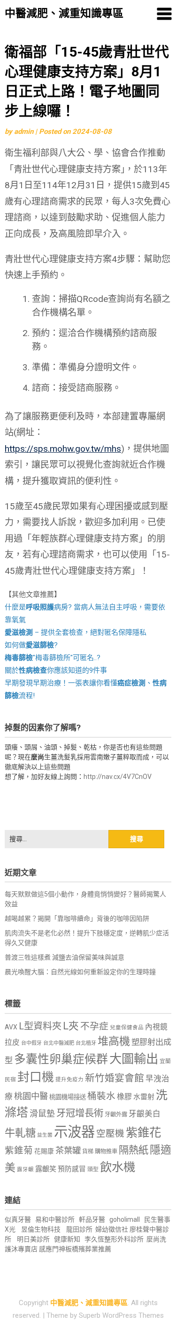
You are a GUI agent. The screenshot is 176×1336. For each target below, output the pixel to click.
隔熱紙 (133, 1150)
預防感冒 (72, 1169)
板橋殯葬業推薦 (88, 1249)
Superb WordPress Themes (121, 1315)
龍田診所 (79, 1229)
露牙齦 (25, 1169)
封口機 (35, 1077)
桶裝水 (101, 1096)
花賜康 (44, 1151)
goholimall (124, 1219)
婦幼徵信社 (112, 1229)
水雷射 (143, 1097)
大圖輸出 (133, 1059)
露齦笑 (45, 1169)
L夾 (71, 1026)
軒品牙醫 (92, 1219)
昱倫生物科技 (41, 1229)
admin (23, 131)
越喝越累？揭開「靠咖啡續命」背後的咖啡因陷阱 (77, 918)
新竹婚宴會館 (114, 1078)
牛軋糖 (20, 1133)
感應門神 (52, 1249)
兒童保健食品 (127, 1027)
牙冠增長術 (79, 1113)
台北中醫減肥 (58, 1043)
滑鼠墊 (42, 1113)
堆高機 (114, 1041)
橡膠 (124, 1096)
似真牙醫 (18, 1219)
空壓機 (110, 1133)
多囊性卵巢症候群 (61, 1059)
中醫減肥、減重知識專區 (64, 13)
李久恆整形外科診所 (114, 1239)
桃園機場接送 (67, 1097)
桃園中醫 (31, 1096)
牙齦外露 (116, 1114)
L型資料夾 (40, 1026)
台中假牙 (31, 1043)
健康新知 (67, 1239)
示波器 (74, 1132)
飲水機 (117, 1167)
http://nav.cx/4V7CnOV (118, 776)
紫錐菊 (19, 1150)
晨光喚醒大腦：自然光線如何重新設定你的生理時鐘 (80, 972)
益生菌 (45, 1135)
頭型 (93, 1169)
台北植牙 (86, 1043)
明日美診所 (32, 1239)
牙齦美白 (145, 1113)
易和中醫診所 (55, 1219)
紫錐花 (143, 1132)
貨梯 (87, 1151)
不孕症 (94, 1026)
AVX (11, 1027)
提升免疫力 (69, 1079)
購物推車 (106, 1151)
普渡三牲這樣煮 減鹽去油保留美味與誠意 (64, 957)
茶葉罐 (68, 1150)
